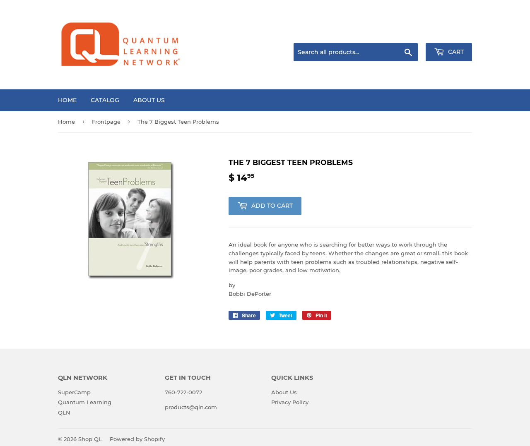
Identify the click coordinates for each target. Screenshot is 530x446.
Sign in (406, 33)
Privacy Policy (289, 402)
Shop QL (90, 439)
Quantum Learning (84, 402)
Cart (455, 51)
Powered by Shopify (137, 439)
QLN (64, 412)
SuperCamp (74, 392)
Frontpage (106, 121)
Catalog (105, 100)
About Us (149, 100)
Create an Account (449, 33)
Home (67, 100)
